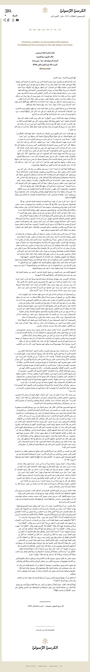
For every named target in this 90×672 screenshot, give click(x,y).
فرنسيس (80, 16)
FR (48, 30)
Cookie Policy (42, 666)
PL (56, 30)
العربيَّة (12, 16)
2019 (66, 16)
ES (43, 30)
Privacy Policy (31, 666)
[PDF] (13, 20)
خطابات (72, 16)
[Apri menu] (6, 11)
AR (30, 30)
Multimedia (45, 68)
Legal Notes (53, 666)
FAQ (61, 666)
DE (34, 30)
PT (60, 30)
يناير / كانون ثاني (57, 16)
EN (39, 30)
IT (51, 30)
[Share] (4, 20)
